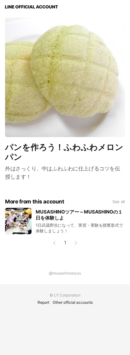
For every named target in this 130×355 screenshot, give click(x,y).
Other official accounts (73, 302)
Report (43, 302)
